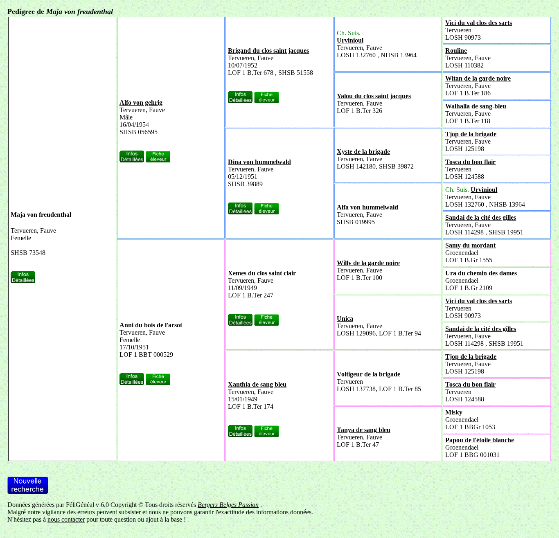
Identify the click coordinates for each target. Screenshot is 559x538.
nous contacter (66, 519)
